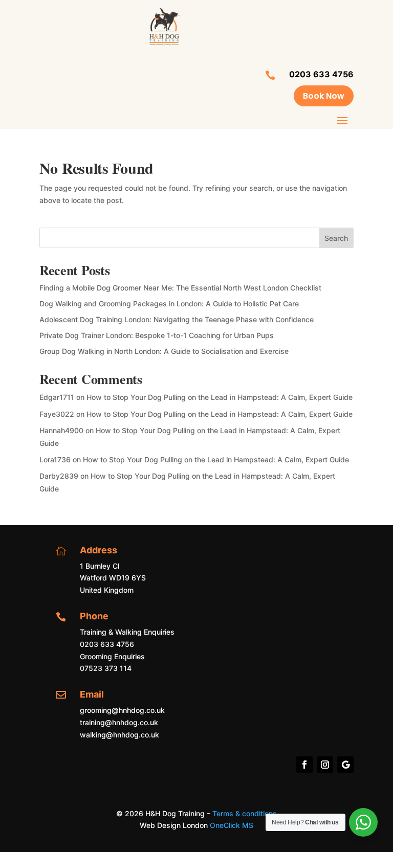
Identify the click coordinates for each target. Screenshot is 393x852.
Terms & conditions (244, 813)
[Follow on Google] (345, 764)
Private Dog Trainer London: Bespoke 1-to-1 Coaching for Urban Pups (156, 335)
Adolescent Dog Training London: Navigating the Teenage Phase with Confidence (176, 319)
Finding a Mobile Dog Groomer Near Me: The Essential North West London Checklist (180, 287)
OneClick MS (231, 825)
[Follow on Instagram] (325, 764)
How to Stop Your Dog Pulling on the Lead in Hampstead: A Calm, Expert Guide (219, 397)
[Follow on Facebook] (304, 764)
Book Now (323, 96)
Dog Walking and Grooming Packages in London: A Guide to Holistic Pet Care (169, 303)
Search (336, 238)
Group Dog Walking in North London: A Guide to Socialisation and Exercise (164, 351)
